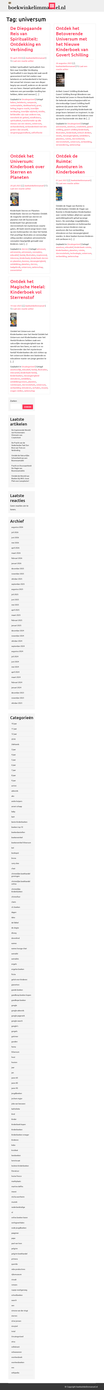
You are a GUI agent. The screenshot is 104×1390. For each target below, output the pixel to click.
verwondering (62, 144)
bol (12, 848)
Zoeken (13, 400)
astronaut (41, 249)
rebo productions (18, 1269)
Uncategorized (28, 99)
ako (12, 796)
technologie (75, 253)
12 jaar (14, 734)
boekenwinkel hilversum (21, 842)
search (14, 1300)
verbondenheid (17, 126)
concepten (37, 252)
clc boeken (15, 907)
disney (14, 933)
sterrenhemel (78, 138)
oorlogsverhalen (17, 1222)
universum (36, 123)
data (13, 917)
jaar (12, 1067)
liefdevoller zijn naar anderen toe (25, 114)
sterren (25, 249)
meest (13, 1191)
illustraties (60, 132)
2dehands (15, 744)
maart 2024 (16, 677)
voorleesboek (16, 1357)
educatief (14, 255)
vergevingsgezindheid (20, 132)
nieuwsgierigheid (70, 135)
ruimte (68, 138)
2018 (13, 739)
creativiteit (81, 126)
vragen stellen (16, 390)
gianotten (15, 984)
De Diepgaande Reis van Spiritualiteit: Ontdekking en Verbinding (26, 38)
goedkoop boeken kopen (21, 995)
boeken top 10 (17, 827)
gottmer (14, 1036)
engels (14, 964)
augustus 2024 (17, 651)
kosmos (25, 261)
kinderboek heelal (29, 372)
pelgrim (14, 1248)
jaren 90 (14, 1088)
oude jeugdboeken (18, 1228)
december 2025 (17, 568)
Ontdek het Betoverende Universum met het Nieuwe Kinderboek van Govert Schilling (72, 41)
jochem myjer (16, 1098)
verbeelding (86, 141)
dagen (13, 912)
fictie (13, 974)
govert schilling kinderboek (76, 129)
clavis (13, 902)
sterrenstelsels (62, 141)
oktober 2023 (16, 703)
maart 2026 (16, 553)
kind (13, 1114)
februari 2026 (16, 558)
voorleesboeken (17, 1362)
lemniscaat (15, 1160)
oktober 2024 (16, 641)
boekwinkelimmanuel (35, 58)
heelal (22, 255)
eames (14, 943)
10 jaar (14, 723)
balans (13, 102)
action (13, 785)
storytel (14, 1326)
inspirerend (42, 255)
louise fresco (16, 1176)
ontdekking (15, 264)
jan (12, 1072)
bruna (13, 858)
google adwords (17, 1010)
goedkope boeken (18, 1000)
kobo (13, 1145)
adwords (14, 791)
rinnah (13, 1279)
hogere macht (23, 108)
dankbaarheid (29, 105)
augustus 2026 (17, 527)
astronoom (26, 252)
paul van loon (16, 1243)
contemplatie (16, 105)
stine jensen (16, 1321)
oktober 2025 (16, 579)
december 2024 (17, 630)
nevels (59, 135)
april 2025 (15, 610)
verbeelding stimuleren (20, 387)
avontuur (71, 126)
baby (13, 811)
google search (17, 1021)
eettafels (15, 959)
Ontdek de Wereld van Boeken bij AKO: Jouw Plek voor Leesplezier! (20, 478)
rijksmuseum (16, 1274)
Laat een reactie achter (23, 61)
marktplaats (16, 1181)
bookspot (15, 853)
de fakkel (15, 922)
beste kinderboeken (19, 822)
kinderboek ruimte (82, 247)
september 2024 (18, 646)
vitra (13, 1341)
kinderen (15, 1140)
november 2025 (17, 573)
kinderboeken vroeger (20, 1134)
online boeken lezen (19, 1217)
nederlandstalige (18, 1207)
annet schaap (16, 806)
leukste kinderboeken (20, 1166)
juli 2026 (14, 532)
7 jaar (13, 770)
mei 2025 (15, 605)
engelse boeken (17, 969)
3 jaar (13, 749)
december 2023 (17, 692)
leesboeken (16, 1155)
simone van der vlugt (19, 1310)
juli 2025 (14, 594)
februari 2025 (16, 620)
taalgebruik (15, 267)
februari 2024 (16, 682)
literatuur (15, 1171)
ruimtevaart (15, 384)
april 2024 (15, 672)
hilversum (15, 1052)
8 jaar (13, 775)
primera (14, 1259)
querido (14, 1264)
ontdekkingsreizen (18, 381)
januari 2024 (16, 687)
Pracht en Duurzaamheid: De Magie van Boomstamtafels (21, 468)
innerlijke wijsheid (29, 111)
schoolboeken (17, 1295)
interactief (15, 372)
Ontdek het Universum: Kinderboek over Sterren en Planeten (27, 166)
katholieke (15, 1109)
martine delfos (17, 1186)
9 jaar (13, 780)
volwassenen (16, 1352)
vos (12, 1367)
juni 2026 (15, 537)
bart (13, 817)
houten (14, 1062)
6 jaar (13, 765)
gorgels (14, 1031)
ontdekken (26, 378)
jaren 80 (14, 1083)
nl (12, 1212)
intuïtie (41, 111)
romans (14, 1285)
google (14, 1005)
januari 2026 (16, 563)
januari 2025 (16, 625)
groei (38, 105)
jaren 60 (14, 1078)
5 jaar (13, 760)
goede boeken (17, 990)
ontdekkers (84, 135)
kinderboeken (62, 250)
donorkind (15, 938)
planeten (60, 138)
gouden (14, 1041)
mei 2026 (15, 542)
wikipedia (15, 1372)
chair (13, 868)
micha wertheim (17, 1197)
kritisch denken (84, 132)
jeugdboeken (16, 1093)
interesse (14, 258)
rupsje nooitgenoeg (19, 1290)
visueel (44, 387)
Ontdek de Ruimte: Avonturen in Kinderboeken (70, 164)
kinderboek (71, 132)
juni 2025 (15, 599)
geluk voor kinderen (19, 979)
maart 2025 (16, 615)
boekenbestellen (18, 832)
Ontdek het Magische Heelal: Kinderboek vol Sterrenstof (27, 289)
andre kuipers (16, 801)
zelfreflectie (36, 132)
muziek (14, 1202)
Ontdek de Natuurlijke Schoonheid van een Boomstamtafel (20, 458)
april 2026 (15, 548)
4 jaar (13, 754)
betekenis (21, 102)
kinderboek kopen (18, 1124)
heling (13, 108)
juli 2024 (14, 656)
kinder (13, 1119)
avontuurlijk (15, 369)
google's (14, 1026)
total (13, 1331)
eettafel (14, 953)
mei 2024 (15, 667)
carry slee (15, 863)
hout (13, 1057)
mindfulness (35, 117)
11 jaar (14, 729)
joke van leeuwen (18, 1103)
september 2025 (18, 584)
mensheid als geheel (19, 117)
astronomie (61, 126)
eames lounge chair (19, 948)
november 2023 (17, 698)
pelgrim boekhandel (19, 1253)
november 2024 (17, 636)
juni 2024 (15, 661)
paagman (15, 1233)
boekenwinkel (17, 837)
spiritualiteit (15, 120)
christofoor (15, 897)
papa (13, 1238)
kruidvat (14, 1150)
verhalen (36, 387)
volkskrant (15, 1347)
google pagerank (18, 1015)
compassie (31, 102)
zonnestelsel (16, 270)
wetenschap (75, 144)
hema (13, 1047)
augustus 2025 (17, 589)
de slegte (15, 928)
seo (12, 1305)
